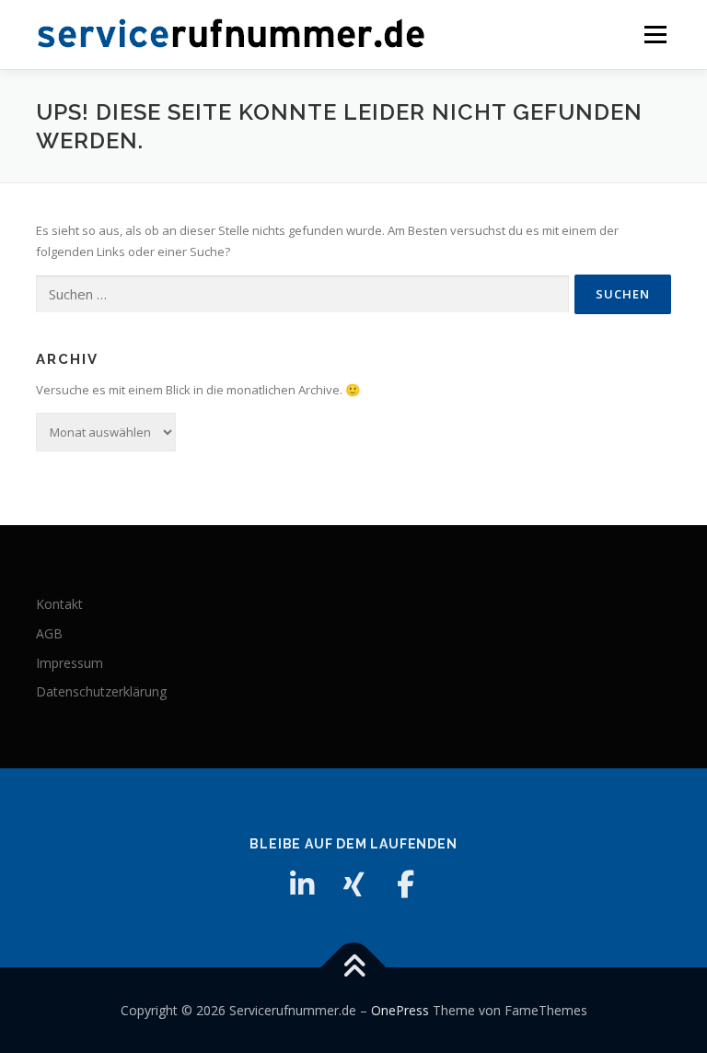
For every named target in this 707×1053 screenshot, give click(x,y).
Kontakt (59, 604)
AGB (49, 633)
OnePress (400, 1010)
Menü (655, 34)
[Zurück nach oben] (354, 967)
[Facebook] (405, 884)
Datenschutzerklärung (101, 691)
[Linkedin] (302, 884)
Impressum (69, 663)
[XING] (353, 884)
